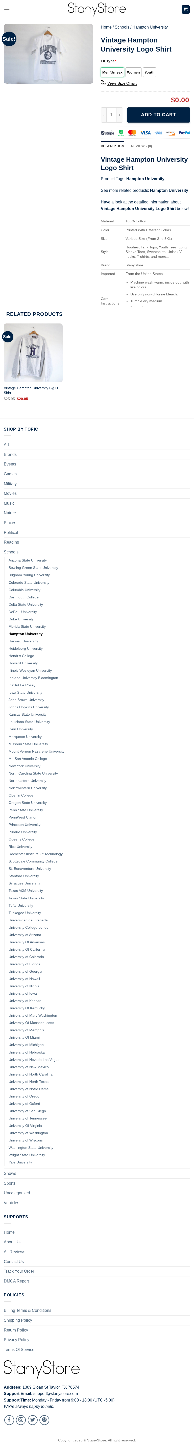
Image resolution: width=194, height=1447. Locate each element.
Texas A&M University (26, 891)
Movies (10, 493)
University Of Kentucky (27, 1008)
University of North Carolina (31, 1074)
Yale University (20, 1162)
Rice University (20, 847)
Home (106, 27)
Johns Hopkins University (29, 707)
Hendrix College (21, 656)
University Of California (27, 949)
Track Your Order (19, 1271)
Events (10, 464)
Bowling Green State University (33, 568)
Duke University (21, 619)
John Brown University (26, 700)
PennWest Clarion (23, 817)
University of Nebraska (27, 1052)
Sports (9, 1183)
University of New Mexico (29, 1067)
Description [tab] (112, 146)
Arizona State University (28, 560)
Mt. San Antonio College (28, 759)
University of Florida (24, 964)
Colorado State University (29, 582)
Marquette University (25, 737)
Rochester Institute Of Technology (36, 854)
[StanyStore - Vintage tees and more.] (97, 9)
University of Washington (28, 1133)
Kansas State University (27, 714)
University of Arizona (25, 935)
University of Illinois (24, 986)
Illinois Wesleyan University (30, 670)
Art (6, 444)
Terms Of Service (19, 1349)
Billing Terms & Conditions (27, 1310)
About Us (12, 1242)
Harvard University (23, 641)
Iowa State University (25, 692)
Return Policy (16, 1330)
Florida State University (27, 626)
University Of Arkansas (27, 942)
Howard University (23, 663)
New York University (24, 766)
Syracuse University (24, 883)
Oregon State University (28, 803)
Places (10, 523)
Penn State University (26, 810)
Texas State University (26, 898)
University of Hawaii (24, 979)
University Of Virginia (25, 1126)
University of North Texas (28, 1082)
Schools (122, 27)
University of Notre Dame (29, 1089)
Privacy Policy (16, 1340)
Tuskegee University (25, 913)
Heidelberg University (26, 648)
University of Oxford (24, 1104)
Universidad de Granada (28, 920)
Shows (10, 1173)
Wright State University (27, 1155)
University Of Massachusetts (31, 1023)
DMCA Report (16, 1281)
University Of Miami (24, 1037)
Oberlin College (21, 795)
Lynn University (21, 729)
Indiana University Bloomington (33, 678)
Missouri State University (28, 744)
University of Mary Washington (33, 1015)
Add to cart (158, 114)
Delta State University (26, 604)
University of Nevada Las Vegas (34, 1060)
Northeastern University (27, 781)
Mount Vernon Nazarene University (36, 751)
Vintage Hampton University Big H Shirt (31, 390)
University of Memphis (26, 1030)
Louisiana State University (29, 722)
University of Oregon (25, 1096)
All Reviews (14, 1252)
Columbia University (24, 590)
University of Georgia (25, 971)
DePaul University (23, 612)
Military (10, 484)
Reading (11, 542)
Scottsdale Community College (33, 861)
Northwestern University (28, 788)
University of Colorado (26, 957)
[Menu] (7, 9)
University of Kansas (25, 1001)
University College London (30, 927)
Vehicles (11, 1203)
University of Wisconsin (27, 1140)
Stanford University (24, 876)
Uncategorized (17, 1193)
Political (11, 532)
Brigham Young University (29, 575)
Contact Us (14, 1261)
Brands (10, 454)
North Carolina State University (33, 773)
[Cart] (186, 9)
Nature (10, 513)
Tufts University (21, 905)
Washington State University (31, 1148)
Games (10, 474)
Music (9, 503)
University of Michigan (26, 1045)
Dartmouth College (24, 597)
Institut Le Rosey (22, 685)
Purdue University (23, 832)
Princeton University (24, 825)
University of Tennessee (28, 1118)
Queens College (21, 839)
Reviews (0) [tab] (141, 146)
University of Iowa (23, 993)
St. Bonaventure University (30, 869)
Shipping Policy (18, 1320)
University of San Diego (27, 1111)
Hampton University (150, 27)
